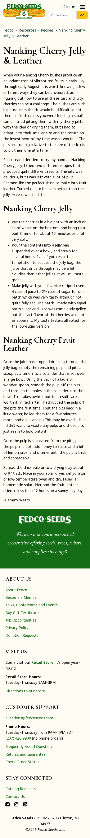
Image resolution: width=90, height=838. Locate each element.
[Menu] (82, 7)
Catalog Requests (20, 788)
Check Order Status (22, 761)
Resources (27, 30)
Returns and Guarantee (25, 754)
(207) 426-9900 (18, 738)
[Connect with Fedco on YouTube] (25, 803)
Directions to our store (25, 690)
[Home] (24, 10)
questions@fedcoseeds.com (29, 717)
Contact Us (15, 796)
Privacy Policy (16, 627)
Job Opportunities (20, 620)
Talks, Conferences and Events (31, 604)
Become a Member (21, 597)
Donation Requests (21, 635)
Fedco (8, 30)
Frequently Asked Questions (29, 746)
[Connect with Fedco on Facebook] (7, 803)
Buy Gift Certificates (22, 612)
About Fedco (16, 589)
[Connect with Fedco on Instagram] (16, 803)
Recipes (47, 30)
